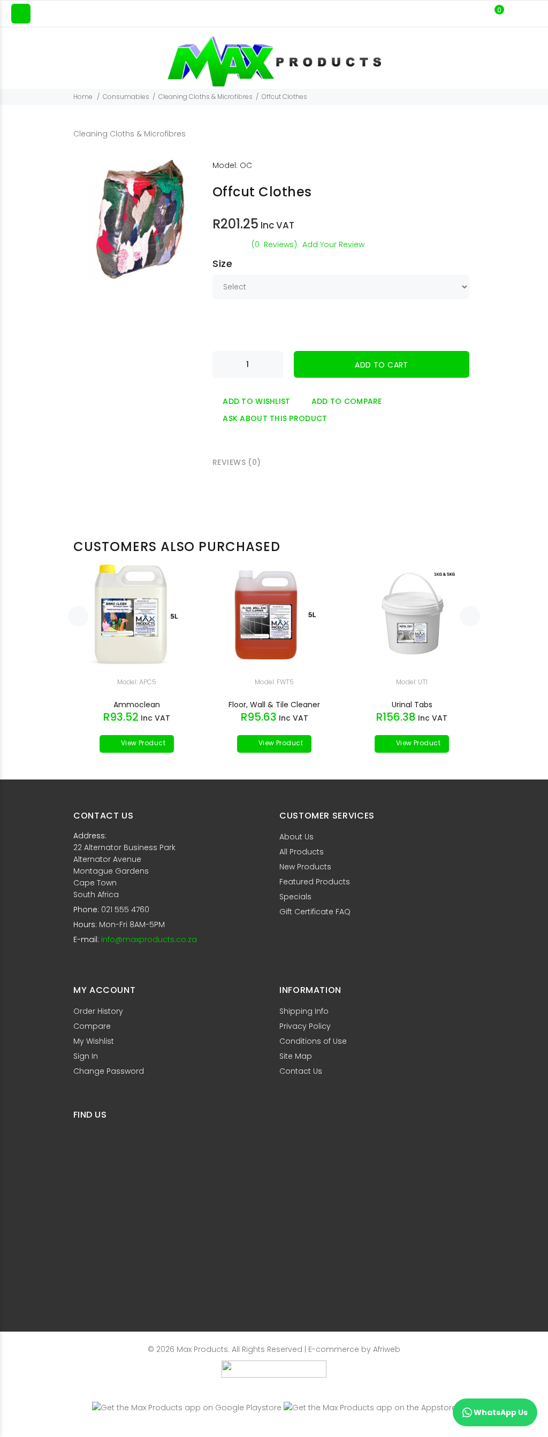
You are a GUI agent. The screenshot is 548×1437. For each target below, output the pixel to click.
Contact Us (300, 1071)
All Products (301, 851)
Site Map (295, 1056)
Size (222, 263)
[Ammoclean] (137, 614)
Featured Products (314, 881)
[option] (137, 652)
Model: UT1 (412, 681)
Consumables (126, 96)
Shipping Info (304, 1011)
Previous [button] (78, 616)
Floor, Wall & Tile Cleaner (274, 704)
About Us (296, 836)
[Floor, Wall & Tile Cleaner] (274, 614)
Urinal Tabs (412, 704)
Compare (92, 1026)
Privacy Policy (305, 1026)
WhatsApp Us (500, 1412)
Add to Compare (346, 401)
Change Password (108, 1071)
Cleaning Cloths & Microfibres (205, 96)
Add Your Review (333, 244)
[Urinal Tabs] (412, 614)
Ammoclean (136, 704)
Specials (295, 896)
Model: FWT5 (274, 681)
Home (83, 96)
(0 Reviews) (274, 244)
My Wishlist (93, 1041)
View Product (142, 742)
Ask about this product (275, 418)
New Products (305, 866)
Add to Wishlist (256, 401)
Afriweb (386, 1349)
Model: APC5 (136, 681)
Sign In (85, 1056)
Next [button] (470, 616)
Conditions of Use (313, 1041)
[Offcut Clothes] (140, 220)
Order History (98, 1011)
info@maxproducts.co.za (149, 939)
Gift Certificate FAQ (315, 911)
